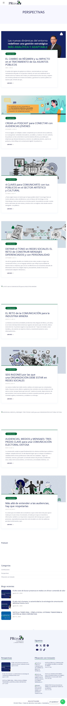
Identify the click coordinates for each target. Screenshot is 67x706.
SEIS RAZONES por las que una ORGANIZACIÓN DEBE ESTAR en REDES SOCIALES (26, 377)
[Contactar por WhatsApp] (62, 701)
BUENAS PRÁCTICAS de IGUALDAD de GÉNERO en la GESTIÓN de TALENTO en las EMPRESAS (54, 686)
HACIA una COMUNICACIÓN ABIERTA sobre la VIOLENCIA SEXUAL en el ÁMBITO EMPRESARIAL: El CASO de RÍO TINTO (54, 675)
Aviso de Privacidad (33, 701)
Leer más (8, 83)
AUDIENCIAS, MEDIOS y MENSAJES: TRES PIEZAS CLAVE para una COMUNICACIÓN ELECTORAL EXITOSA (28, 441)
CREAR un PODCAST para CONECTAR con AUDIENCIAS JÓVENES (29, 124)
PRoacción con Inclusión (7, 577)
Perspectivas (10, 54)
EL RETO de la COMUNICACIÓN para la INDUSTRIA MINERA (27, 314)
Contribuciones (11, 179)
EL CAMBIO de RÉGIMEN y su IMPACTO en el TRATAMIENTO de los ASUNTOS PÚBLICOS (27, 61)
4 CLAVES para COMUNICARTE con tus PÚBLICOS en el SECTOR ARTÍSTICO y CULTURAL (27, 187)
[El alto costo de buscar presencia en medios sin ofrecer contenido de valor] (6, 666)
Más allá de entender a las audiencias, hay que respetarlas (27, 505)
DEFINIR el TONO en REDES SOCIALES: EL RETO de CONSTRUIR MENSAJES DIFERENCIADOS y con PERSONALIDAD (28, 251)
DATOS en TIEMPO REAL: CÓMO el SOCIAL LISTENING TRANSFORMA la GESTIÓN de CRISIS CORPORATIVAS (37, 613)
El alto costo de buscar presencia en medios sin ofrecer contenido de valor (39, 591)
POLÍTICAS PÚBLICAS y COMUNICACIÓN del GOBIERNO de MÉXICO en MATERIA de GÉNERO (54, 664)
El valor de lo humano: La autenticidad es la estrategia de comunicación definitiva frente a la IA (38, 602)
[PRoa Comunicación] (14, 2)
